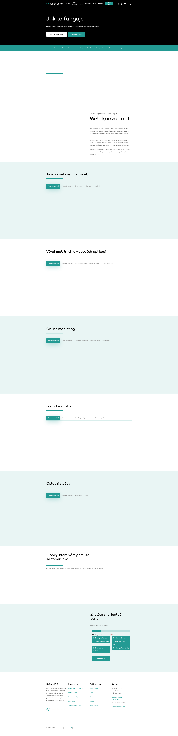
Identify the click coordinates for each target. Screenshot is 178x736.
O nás (91, 692)
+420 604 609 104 (117, 697)
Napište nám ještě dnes (118, 706)
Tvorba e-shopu (73, 692)
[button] (56, 33)
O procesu (57, 47)
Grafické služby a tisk (74, 706)
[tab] (53, 185)
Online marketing (73, 697)
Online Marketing (95, 47)
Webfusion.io (77, 728)
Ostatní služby (118, 47)
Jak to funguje (94, 688)
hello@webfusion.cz (117, 700)
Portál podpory (94, 706)
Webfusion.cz (59, 728)
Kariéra (92, 701)
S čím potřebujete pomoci (102, 634)
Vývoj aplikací (84, 47)
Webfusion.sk (68, 728)
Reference (93, 697)
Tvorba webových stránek (69, 47)
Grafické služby (106, 47)
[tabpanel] (89, 209)
